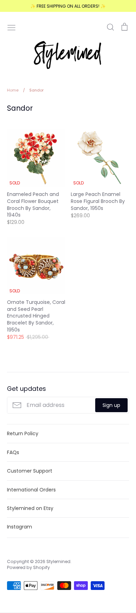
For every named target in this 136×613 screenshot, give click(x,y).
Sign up (111, 405)
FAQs (13, 452)
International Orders (31, 489)
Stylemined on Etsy (30, 508)
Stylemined (58, 561)
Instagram (19, 526)
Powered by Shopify (28, 567)
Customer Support (29, 470)
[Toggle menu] (11, 26)
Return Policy (22, 433)
